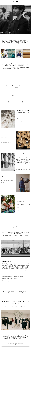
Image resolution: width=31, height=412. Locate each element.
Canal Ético (13, 4)
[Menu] (1, 1)
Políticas (10, 4)
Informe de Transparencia (18, 4)
